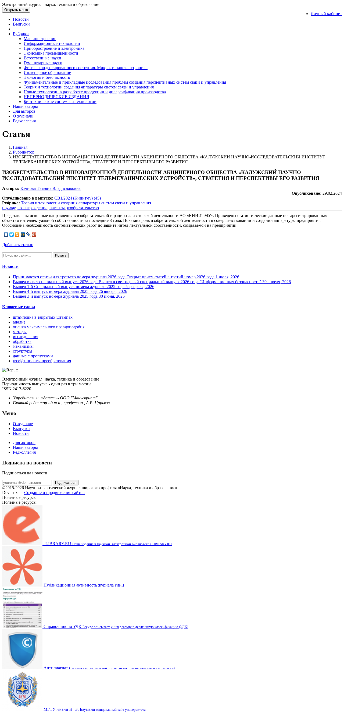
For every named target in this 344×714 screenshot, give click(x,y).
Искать (60, 255)
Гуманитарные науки (43, 63)
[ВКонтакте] (6, 234)
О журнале (23, 116)
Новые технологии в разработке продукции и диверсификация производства (95, 92)
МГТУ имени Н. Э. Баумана (94, 709)
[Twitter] (12, 234)
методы (20, 331)
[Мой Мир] (23, 234)
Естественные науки (42, 58)
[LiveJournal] (28, 234)
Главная (20, 147)
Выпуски (21, 24)
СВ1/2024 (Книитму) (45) (77, 198)
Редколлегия (24, 121)
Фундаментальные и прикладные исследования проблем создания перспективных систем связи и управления (125, 82)
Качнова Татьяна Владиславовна (50, 188)
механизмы (23, 346)
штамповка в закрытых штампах (43, 317)
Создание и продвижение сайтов (54, 492)
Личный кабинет (326, 13)
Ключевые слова (18, 306)
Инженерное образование (47, 72)
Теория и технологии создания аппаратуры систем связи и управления (89, 87)
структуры (22, 351)
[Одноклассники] (17, 234)
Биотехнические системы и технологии (60, 101)
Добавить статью (17, 244)
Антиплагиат (108, 668)
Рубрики (21, 33)
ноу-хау (8, 207)
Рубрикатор (23, 152)
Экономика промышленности (51, 53)
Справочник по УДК (115, 626)
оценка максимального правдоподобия (48, 327)
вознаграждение (32, 207)
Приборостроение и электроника (54, 48)
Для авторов (24, 111)
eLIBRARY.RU (107, 543)
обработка (22, 341)
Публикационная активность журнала (83, 585)
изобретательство (83, 207)
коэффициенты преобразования (42, 360)
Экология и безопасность (47, 77)
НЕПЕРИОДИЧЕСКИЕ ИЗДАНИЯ (56, 96)
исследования (25, 336)
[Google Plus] (34, 234)
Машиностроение (40, 38)
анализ (19, 322)
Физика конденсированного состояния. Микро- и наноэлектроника (86, 67)
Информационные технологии (52, 43)
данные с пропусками (33, 356)
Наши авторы (25, 106)
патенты (57, 207)
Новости (21, 19)
